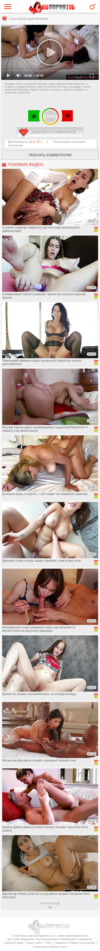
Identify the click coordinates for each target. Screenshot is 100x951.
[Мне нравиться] (34, 115)
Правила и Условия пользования (75, 942)
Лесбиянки (15, 145)
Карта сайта (34, 942)
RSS (48, 942)
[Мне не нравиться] (67, 115)
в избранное (50, 132)
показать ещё (50, 903)
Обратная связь (14, 942)
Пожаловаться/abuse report (50, 946)
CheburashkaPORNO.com (52, 7)
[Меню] (9, 8)
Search (92, 6)
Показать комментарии (50, 155)
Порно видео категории (69, 142)
